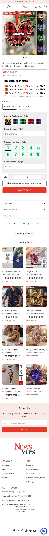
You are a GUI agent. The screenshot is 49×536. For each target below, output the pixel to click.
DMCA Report (30, 482)
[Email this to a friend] (38, 223)
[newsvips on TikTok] (26, 531)
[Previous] (4, 33)
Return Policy (30, 474)
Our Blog (5, 478)
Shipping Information (33, 469)
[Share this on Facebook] (28, 223)
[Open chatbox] (43, 531)
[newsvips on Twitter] (30, 531)
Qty (5, 177)
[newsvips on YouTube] (35, 531)
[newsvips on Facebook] (14, 531)
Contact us (29, 465)
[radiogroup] (24, 121)
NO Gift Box (24, 107)
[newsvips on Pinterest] (22, 531)
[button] (24, 116)
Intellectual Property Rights (35, 478)
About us (5, 465)
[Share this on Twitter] (24, 223)
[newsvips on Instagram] (18, 531)
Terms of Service (8, 474)
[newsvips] (24, 6)
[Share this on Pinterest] (33, 223)
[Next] (45, 33)
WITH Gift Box (9, 107)
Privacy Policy (7, 469)
